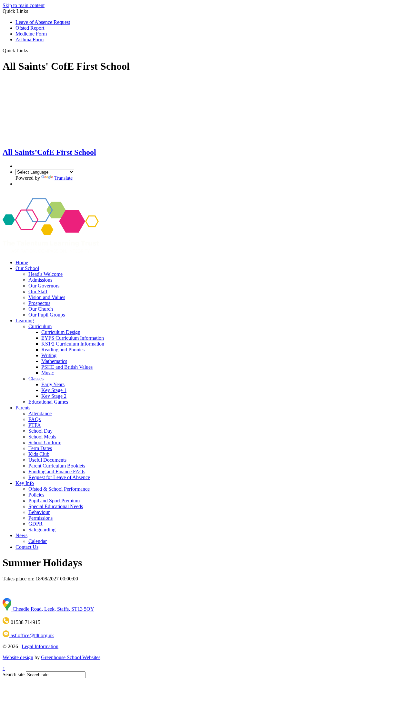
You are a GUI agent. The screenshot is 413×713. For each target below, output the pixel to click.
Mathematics (54, 361)
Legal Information (40, 646)
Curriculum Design (60, 332)
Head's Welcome (45, 274)
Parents (22, 407)
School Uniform (44, 442)
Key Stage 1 (53, 390)
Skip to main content (24, 5)
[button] (30, 50)
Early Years (53, 384)
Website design (18, 657)
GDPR (35, 524)
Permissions (40, 518)
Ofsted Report (29, 28)
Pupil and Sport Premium (54, 500)
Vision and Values (46, 297)
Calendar (37, 541)
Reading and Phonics (63, 349)
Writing (48, 355)
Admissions (40, 280)
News (21, 535)
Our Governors (43, 285)
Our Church (40, 309)
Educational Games (48, 402)
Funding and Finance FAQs (56, 471)
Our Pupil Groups (46, 314)
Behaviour (39, 512)
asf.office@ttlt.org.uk (31, 635)
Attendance (40, 413)
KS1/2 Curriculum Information (72, 343)
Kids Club (38, 454)
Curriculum (40, 326)
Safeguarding (41, 529)
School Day (40, 431)
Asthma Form (29, 39)
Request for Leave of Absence (59, 477)
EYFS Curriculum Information (72, 338)
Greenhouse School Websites (70, 657)
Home (21, 262)
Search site (14, 674)
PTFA (34, 425)
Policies (36, 494)
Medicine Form (31, 33)
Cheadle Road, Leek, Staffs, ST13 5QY (52, 609)
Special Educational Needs (55, 506)
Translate (63, 178)
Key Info (24, 483)
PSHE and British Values (67, 367)
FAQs (34, 419)
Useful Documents (47, 460)
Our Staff (37, 291)
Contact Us (26, 547)
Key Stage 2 (53, 396)
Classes (36, 378)
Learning (24, 320)
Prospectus (39, 303)
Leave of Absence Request (42, 22)
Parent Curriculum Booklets (56, 465)
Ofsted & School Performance (59, 489)
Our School (27, 268)
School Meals (42, 436)
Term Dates (40, 448)
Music (47, 373)
